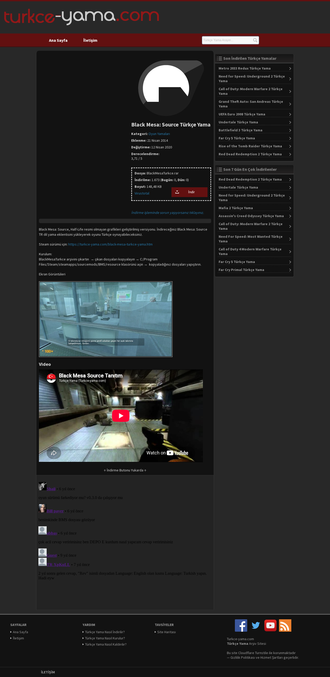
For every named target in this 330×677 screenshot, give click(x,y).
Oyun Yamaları (159, 133)
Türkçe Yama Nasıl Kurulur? (105, 638)
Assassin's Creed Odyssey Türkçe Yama (251, 216)
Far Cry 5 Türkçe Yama (237, 138)
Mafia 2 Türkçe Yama (236, 208)
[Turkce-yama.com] (81, 27)
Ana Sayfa (58, 40)
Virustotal (142, 193)
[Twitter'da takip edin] (256, 630)
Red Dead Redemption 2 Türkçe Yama (250, 154)
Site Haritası (166, 632)
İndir (191, 192)
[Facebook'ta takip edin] (241, 630)
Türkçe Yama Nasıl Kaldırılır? (106, 644)
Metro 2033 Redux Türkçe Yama (245, 68)
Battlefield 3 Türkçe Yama (240, 130)
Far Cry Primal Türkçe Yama (241, 269)
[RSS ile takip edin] (285, 630)
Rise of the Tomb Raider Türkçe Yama (250, 146)
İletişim (90, 40)
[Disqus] (125, 544)
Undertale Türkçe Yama (238, 122)
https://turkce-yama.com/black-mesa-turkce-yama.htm (110, 244)
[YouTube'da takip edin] (270, 630)
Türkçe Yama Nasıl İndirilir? (105, 632)
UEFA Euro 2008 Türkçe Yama (242, 114)
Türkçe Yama (237, 643)
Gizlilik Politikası (242, 657)
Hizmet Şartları (271, 657)
